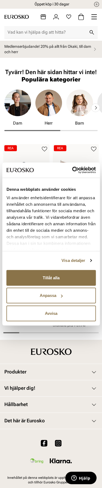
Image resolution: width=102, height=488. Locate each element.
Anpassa (48, 295)
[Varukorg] (81, 17)
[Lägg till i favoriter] (44, 149)
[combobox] (47, 32)
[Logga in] (56, 17)
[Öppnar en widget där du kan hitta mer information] (81, 478)
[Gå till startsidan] (16, 16)
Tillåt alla (51, 277)
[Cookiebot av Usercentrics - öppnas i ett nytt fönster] (73, 170)
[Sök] (92, 32)
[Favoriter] (69, 17)
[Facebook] (44, 442)
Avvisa (51, 313)
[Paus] (96, 4)
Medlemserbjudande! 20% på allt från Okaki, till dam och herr (47, 49)
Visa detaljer (73, 260)
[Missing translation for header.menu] (94, 17)
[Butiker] (43, 17)
